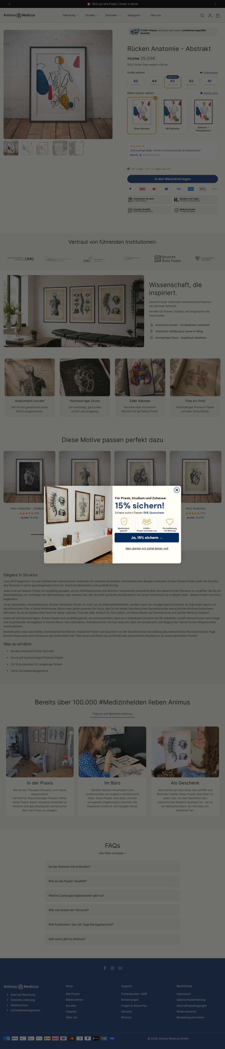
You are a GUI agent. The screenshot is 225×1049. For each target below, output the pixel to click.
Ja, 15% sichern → (147, 537)
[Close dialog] (177, 490)
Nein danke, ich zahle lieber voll (147, 548)
